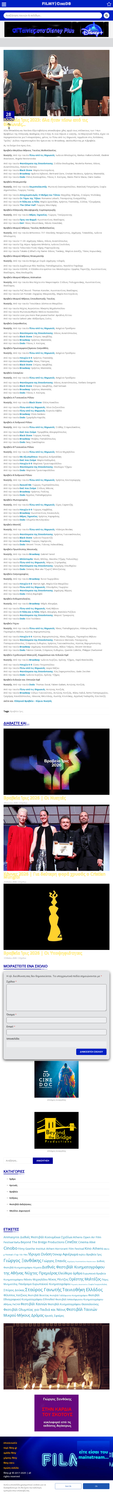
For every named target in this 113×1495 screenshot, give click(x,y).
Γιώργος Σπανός (54, 1261)
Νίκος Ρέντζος (58, 1279)
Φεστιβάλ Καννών (34, 1304)
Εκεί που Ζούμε (28, 431)
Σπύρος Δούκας (14, 1290)
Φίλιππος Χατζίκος (15, 1295)
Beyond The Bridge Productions (42, 1242)
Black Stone (26, 170)
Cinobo (11, 1248)
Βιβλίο (82, 1254)
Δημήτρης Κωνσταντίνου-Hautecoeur (81, 1261)
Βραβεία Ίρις (16, 711)
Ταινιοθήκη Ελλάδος (82, 1289)
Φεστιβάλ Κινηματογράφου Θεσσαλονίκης (73, 1304)
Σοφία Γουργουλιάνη (97, 1284)
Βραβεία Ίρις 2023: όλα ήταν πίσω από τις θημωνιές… (46, 122)
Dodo (22, 176)
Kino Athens (94, 1248)
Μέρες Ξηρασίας (38, 214)
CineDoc (71, 1242)
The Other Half (28, 205)
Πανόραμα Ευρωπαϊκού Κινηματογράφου (44, 1284)
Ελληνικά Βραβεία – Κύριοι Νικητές (33, 700)
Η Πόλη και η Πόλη (29, 201)
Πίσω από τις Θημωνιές (42, 155)
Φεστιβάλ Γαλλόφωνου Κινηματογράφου (69, 1295)
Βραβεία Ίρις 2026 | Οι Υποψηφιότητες (43, 953)
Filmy (21, 1248)
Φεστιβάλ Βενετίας (38, 1295)
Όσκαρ (57, 1254)
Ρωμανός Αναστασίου (79, 1284)
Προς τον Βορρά (28, 219)
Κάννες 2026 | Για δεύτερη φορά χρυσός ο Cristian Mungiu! (54, 875)
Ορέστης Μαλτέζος (85, 1279)
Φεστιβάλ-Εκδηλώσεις (20, 1204)
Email (10, 1026)
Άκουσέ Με (25, 484)
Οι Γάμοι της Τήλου (30, 198)
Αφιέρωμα (70, 1254)
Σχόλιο (11, 981)
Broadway (25, 173)
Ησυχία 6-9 (26, 357)
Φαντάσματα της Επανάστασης (36, 163)
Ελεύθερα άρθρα (70, 1273)
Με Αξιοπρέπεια (29, 456)
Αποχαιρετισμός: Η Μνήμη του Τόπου (40, 194)
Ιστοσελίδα (12, 1038)
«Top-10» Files (20, 1254)
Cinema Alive (86, 1242)
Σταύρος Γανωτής (43, 1290)
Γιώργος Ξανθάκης (22, 1260)
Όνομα (11, 1014)
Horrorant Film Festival (69, 1248)
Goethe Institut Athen (39, 1249)
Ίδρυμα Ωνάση (40, 1254)
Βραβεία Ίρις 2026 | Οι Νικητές (35, 798)
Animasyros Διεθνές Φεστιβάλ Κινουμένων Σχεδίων (38, 1237)
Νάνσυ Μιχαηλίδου (36, 1279)
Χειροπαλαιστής (38, 186)
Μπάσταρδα (26, 361)
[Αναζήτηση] (106, 15)
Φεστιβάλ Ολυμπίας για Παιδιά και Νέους (35, 1309)
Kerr (22, 222)
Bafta (17, 1242)
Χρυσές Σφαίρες (54, 1315)
